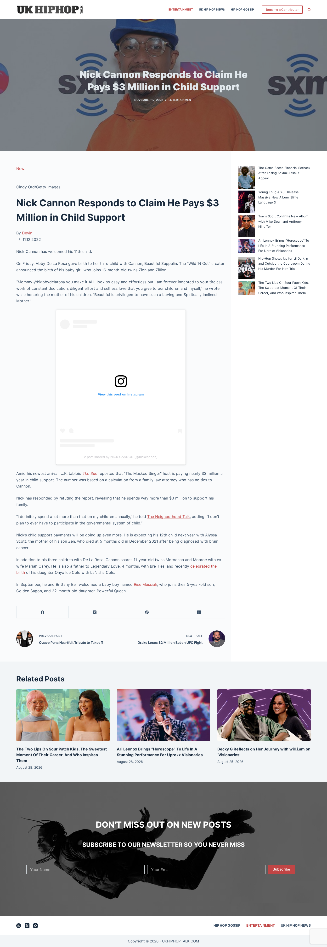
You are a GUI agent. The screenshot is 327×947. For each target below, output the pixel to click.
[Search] (309, 9)
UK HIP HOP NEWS (212, 9)
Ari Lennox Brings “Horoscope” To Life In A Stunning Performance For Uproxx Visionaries (283, 245)
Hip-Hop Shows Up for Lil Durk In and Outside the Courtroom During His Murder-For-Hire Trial (284, 263)
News (21, 168)
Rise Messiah (145, 584)
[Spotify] (18, 925)
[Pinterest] (147, 612)
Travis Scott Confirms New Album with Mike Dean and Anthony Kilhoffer (283, 221)
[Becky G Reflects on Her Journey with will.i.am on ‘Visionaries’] (264, 715)
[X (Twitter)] (95, 612)
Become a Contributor (282, 10)
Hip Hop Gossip (242, 9)
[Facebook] (43, 612)
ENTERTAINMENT (181, 9)
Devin (27, 233)
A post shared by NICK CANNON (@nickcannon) (121, 457)
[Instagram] (35, 925)
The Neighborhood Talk (168, 516)
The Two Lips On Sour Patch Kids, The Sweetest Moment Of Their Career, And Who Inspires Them (283, 288)
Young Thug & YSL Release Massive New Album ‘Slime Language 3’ (278, 197)
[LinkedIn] (199, 612)
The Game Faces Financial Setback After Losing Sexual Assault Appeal (284, 173)
